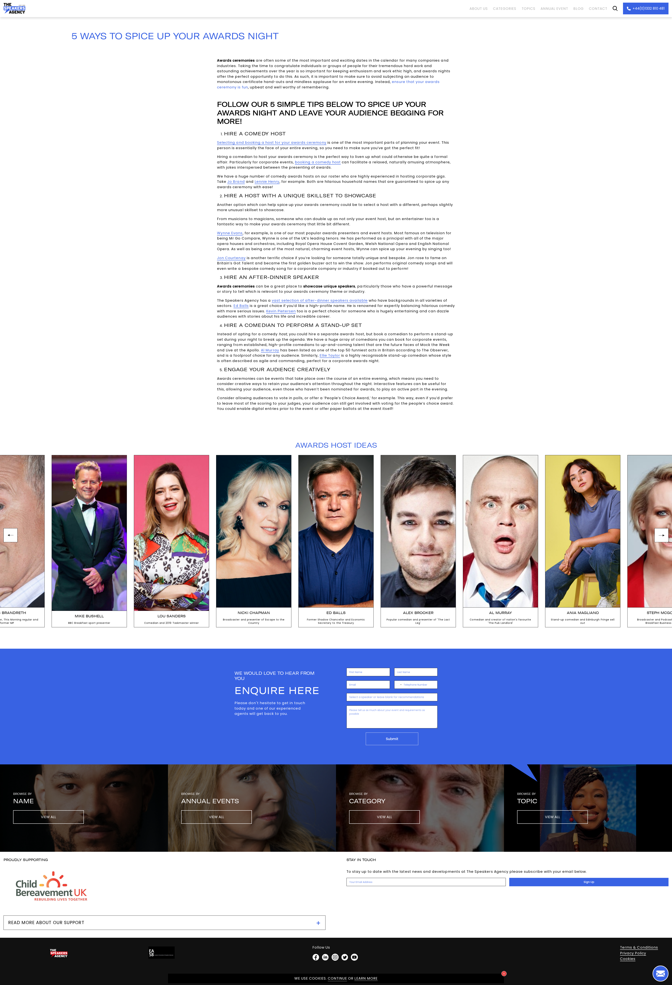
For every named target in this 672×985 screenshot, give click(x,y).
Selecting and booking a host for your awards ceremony (271, 142)
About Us (479, 8)
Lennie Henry (267, 181)
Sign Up (589, 882)
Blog (578, 8)
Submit (392, 738)
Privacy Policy (633, 953)
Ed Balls (240, 305)
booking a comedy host (318, 162)
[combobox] (398, 685)
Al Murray (270, 350)
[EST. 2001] (14, 14)
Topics (528, 8)
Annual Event (554, 8)
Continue (337, 978)
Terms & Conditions (639, 947)
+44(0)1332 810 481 (648, 8)
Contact (598, 8)
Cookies (627, 958)
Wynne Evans (230, 233)
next (661, 535)
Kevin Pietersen (281, 311)
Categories (504, 8)
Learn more (366, 978)
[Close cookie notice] (504, 973)
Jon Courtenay (231, 257)
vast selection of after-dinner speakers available (320, 300)
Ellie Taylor (330, 355)
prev (11, 535)
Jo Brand (236, 181)
